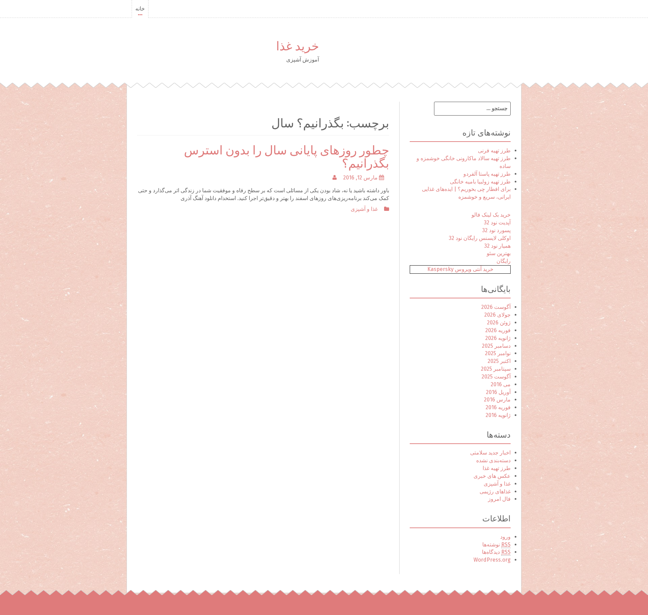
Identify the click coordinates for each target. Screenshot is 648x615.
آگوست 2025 (496, 376)
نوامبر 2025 (498, 353)
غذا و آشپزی (364, 209)
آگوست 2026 (496, 307)
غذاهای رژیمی (495, 491)
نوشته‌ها (496, 544)
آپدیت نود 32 (497, 222)
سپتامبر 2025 (496, 369)
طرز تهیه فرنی (494, 150)
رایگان (503, 261)
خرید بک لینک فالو (491, 215)
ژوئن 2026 (499, 322)
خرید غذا (297, 45)
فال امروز (499, 499)
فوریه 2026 (498, 330)
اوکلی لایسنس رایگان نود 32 (480, 238)
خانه (140, 8)
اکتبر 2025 (499, 361)
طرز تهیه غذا (497, 468)
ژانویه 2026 (498, 338)
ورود (505, 537)
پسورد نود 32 (496, 230)
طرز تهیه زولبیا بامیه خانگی (480, 181)
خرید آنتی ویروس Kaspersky (460, 269)
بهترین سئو (499, 253)
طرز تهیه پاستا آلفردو (487, 174)
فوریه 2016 (498, 407)
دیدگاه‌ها (496, 552)
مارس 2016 (497, 399)
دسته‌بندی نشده (493, 460)
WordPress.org (492, 560)
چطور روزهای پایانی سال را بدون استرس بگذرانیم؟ (286, 155)
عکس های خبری (492, 476)
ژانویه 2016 (498, 415)
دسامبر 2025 (496, 346)
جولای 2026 (497, 315)
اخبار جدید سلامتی (490, 452)
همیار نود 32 (497, 246)
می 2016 (501, 384)
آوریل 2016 (498, 392)
